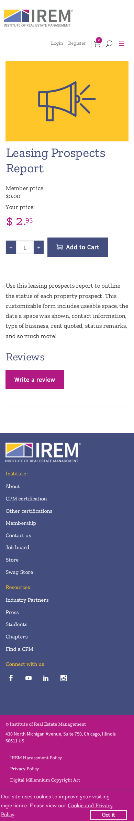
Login (57, 43)
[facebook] (10, 678)
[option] (67, 101)
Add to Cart (82, 247)
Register (77, 43)
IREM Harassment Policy (36, 758)
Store (12, 559)
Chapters (16, 636)
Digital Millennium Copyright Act (45, 780)
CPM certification (26, 498)
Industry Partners (26, 600)
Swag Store (19, 572)
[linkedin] (46, 678)
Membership (20, 523)
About (12, 486)
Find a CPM (19, 649)
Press (12, 612)
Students (16, 624)
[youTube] (28, 678)
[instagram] (63, 678)
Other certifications (28, 511)
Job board (17, 547)
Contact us (18, 535)
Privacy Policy (24, 769)
